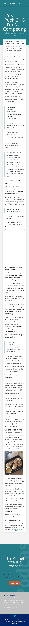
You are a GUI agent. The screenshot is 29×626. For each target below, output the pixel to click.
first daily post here (16, 530)
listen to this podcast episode (13, 523)
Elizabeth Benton (10, 33)
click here (14, 607)
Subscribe (14, 583)
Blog (14, 35)
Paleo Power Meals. (14, 449)
